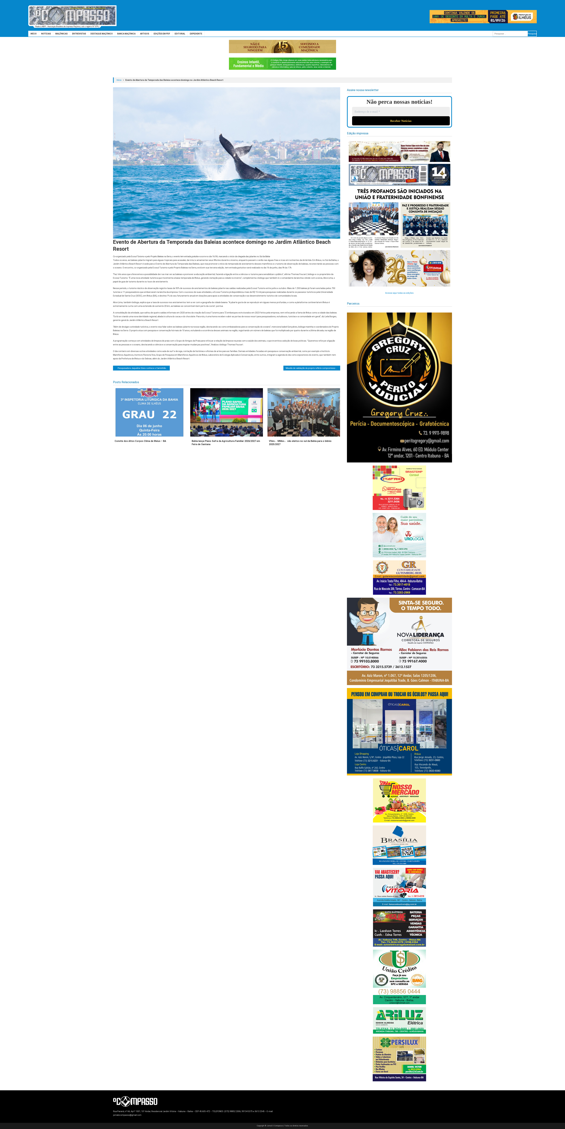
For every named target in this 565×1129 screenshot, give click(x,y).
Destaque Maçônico (101, 34)
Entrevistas (79, 34)
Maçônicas (61, 34)
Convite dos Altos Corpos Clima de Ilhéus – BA (140, 441)
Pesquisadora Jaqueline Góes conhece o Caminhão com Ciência (144, 368)
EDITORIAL (180, 34)
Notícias (46, 34)
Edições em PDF (162, 34)
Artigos (144, 34)
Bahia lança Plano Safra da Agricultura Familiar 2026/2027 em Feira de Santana (226, 443)
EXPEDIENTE (196, 34)
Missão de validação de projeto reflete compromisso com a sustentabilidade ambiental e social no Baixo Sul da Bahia (313, 368)
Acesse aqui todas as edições (399, 293)
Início (33, 34)
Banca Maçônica (126, 34)
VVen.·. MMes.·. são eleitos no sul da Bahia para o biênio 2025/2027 (300, 443)
